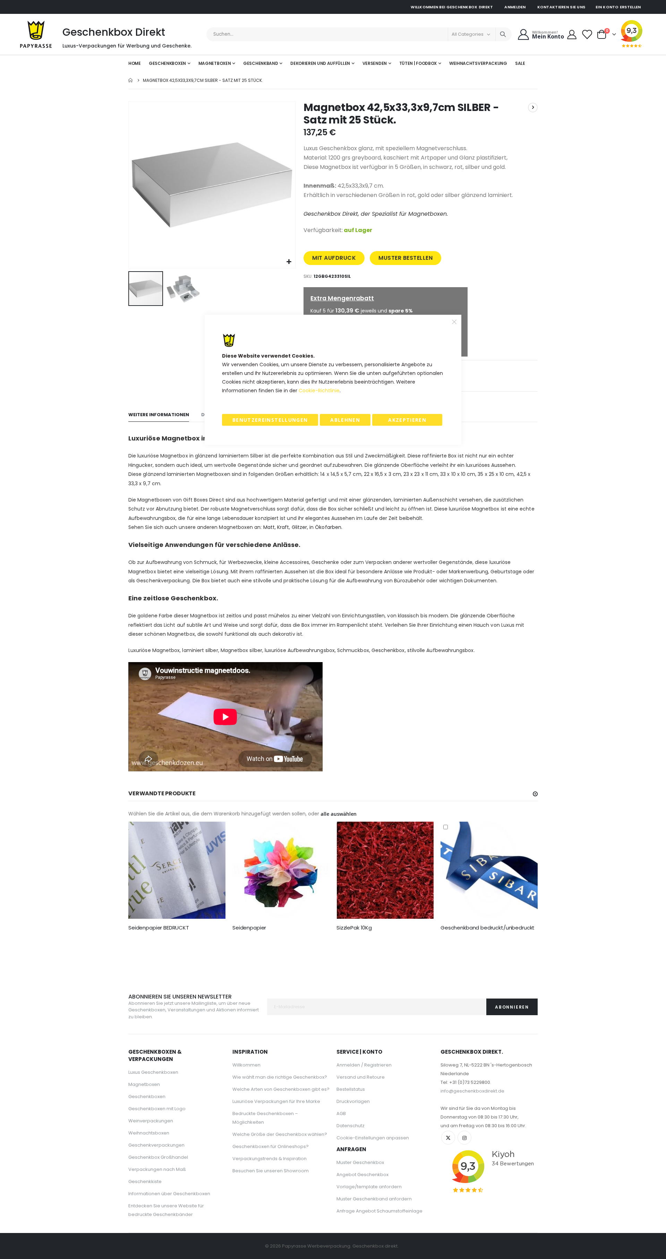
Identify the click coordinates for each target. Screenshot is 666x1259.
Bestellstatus (350, 1089)
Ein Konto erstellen (618, 7)
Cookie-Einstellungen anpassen (372, 1137)
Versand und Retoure (360, 1077)
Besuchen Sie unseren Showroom (270, 1170)
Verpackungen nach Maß (157, 1169)
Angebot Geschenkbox (362, 1174)
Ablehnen (345, 420)
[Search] (503, 34)
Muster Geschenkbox (360, 1162)
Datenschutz (350, 1125)
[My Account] (572, 34)
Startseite (130, 80)
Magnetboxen (144, 1084)
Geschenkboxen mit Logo (157, 1108)
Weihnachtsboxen (148, 1133)
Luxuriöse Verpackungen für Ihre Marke (276, 1101)
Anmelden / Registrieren (364, 1065)
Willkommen (246, 1065)
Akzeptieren (407, 420)
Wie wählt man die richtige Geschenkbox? (279, 1077)
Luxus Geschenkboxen (153, 1072)
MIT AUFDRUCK (334, 258)
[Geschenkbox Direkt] (36, 34)
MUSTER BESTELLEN (405, 258)
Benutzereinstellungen (270, 420)
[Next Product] (533, 107)
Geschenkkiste (145, 1181)
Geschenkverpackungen (156, 1145)
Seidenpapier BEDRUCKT (158, 927)
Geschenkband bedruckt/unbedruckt (488, 927)
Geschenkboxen (146, 1096)
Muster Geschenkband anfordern (374, 1199)
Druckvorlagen (353, 1101)
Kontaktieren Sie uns (561, 7)
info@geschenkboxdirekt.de (472, 1091)
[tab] (158, 415)
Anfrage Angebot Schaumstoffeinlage (379, 1211)
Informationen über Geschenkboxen (169, 1193)
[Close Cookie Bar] (454, 322)
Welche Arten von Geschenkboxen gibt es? (281, 1089)
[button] (289, 262)
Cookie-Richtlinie (319, 390)
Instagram (464, 1138)
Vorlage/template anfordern (369, 1186)
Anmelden (515, 7)
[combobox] (359, 34)
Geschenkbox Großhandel (158, 1157)
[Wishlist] (587, 34)
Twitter (448, 1138)
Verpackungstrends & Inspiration (269, 1158)
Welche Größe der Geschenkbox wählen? (279, 1134)
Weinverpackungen (150, 1120)
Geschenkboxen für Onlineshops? (270, 1146)
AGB (341, 1113)
